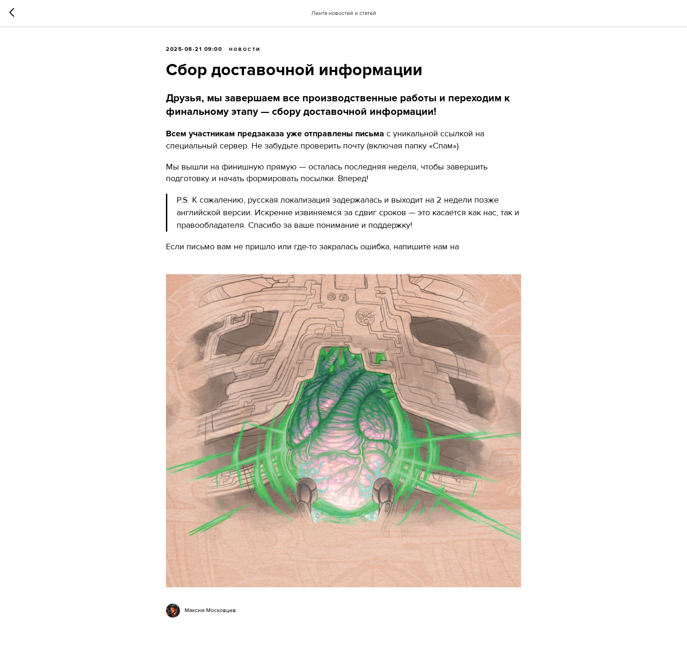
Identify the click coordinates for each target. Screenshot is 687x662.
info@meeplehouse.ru (205, 258)
